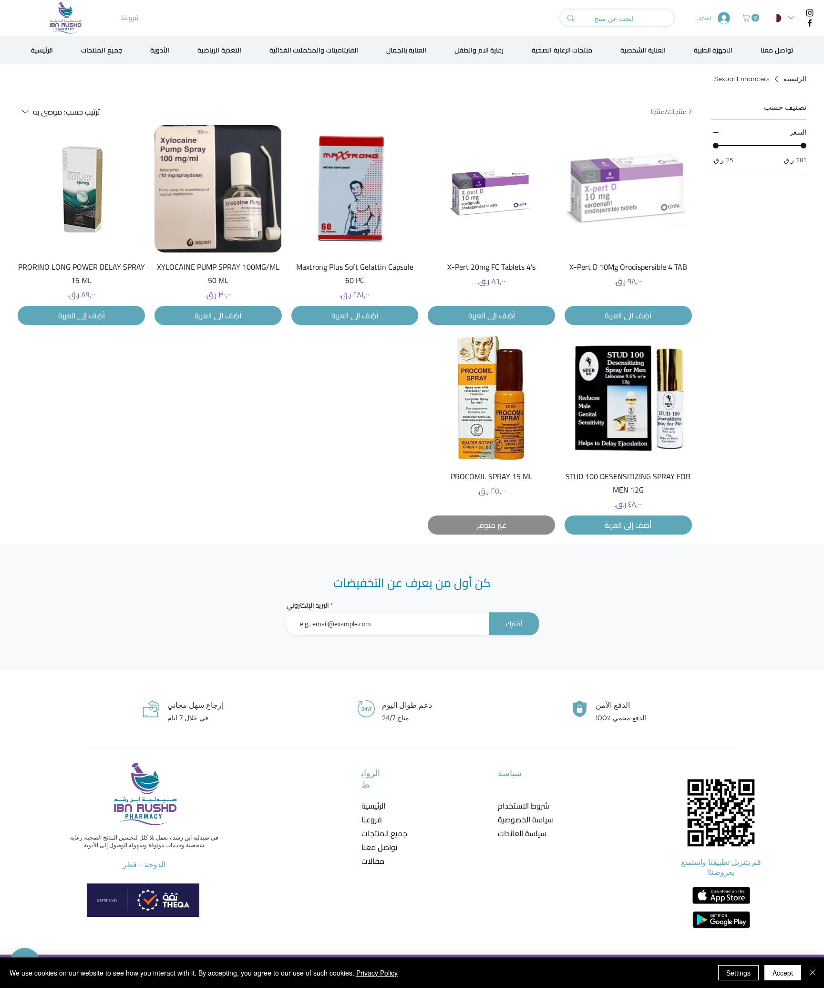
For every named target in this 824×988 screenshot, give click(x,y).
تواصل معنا (379, 847)
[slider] (715, 145)
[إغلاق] (812, 972)
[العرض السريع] (628, 188)
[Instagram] (809, 13)
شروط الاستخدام (519, 806)
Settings (738, 972)
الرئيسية (373, 806)
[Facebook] (809, 23)
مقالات (372, 861)
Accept (782, 972)
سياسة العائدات (519, 834)
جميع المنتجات (384, 834)
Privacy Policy (377, 972)
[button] (751, 17)
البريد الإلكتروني (308, 605)
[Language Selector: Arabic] (783, 18)
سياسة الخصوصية (519, 820)
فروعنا (371, 820)
